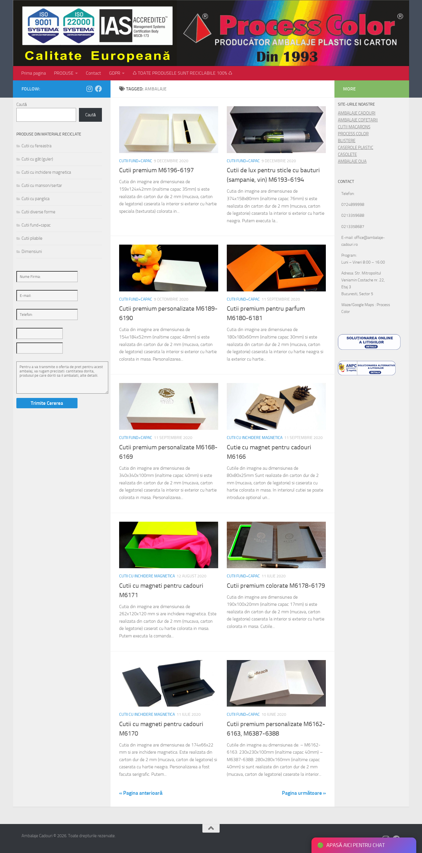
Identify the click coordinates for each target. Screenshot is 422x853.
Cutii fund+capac (135, 160)
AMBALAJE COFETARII (358, 120)
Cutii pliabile (32, 238)
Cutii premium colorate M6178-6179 (276, 585)
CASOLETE (347, 154)
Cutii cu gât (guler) (37, 159)
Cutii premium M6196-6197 (156, 170)
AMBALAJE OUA (352, 161)
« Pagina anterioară (140, 793)
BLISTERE (346, 140)
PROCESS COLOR (353, 133)
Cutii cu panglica (35, 198)
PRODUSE (63, 73)
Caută (21, 104)
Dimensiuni (32, 251)
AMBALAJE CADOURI (356, 113)
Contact (93, 73)
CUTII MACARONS (354, 126)
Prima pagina (33, 73)
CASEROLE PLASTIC (355, 147)
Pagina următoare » (304, 793)
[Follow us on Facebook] (98, 88)
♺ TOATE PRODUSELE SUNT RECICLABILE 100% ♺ (182, 73)
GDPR (114, 73)
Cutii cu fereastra (36, 145)
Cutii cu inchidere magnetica (254, 437)
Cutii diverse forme (38, 211)
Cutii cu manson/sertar (42, 185)
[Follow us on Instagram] (89, 88)
